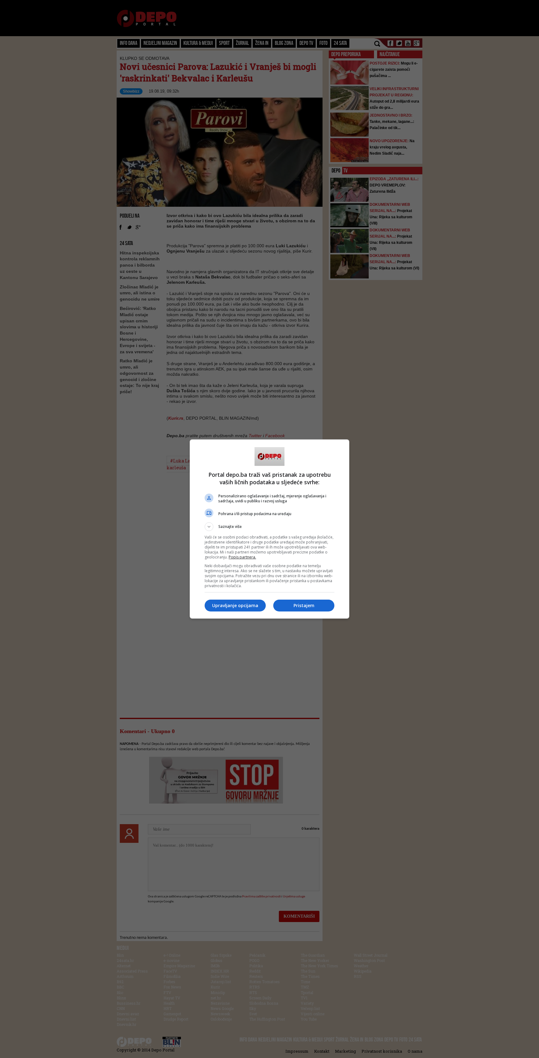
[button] (269, 526)
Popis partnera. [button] (242, 557)
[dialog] (269, 529)
